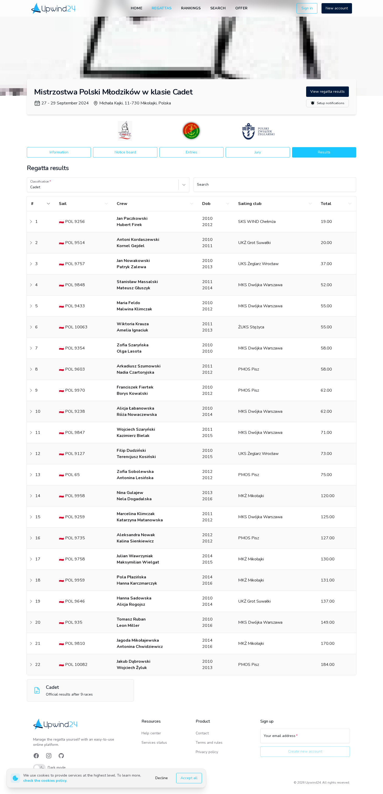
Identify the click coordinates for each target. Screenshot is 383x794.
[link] (54, 8)
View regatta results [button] (327, 91)
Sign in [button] (307, 8)
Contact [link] (202, 733)
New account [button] (337, 8)
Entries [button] (191, 152)
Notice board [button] (125, 152)
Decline (161, 778)
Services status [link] (154, 742)
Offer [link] (241, 8)
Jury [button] (258, 152)
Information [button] (59, 152)
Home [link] (136, 8)
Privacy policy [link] (207, 751)
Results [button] (324, 152)
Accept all (189, 778)
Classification (39, 181)
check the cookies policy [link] (44, 780)
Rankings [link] (191, 8)
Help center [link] (151, 733)
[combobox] (30, 187)
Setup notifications (330, 103)
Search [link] (218, 8)
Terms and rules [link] (209, 742)
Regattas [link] (162, 8)
